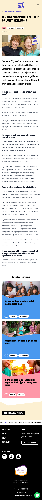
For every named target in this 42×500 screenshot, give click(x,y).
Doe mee (5, 434)
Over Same (6, 442)
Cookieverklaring (21, 492)
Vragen (4, 438)
